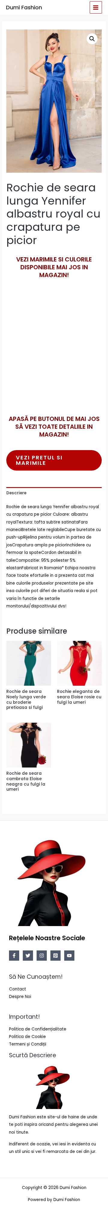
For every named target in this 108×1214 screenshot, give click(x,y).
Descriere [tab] (16, 493)
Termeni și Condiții (27, 1044)
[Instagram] (42, 955)
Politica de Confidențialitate (37, 1029)
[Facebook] (14, 955)
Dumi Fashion (24, 7)
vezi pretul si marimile (39, 460)
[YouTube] (69, 955)
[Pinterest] (55, 955)
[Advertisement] (54, 356)
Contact (17, 989)
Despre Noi (20, 996)
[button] (92, 38)
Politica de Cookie (27, 1036)
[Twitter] (28, 955)
